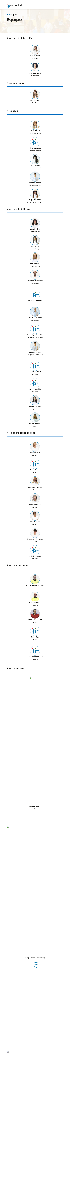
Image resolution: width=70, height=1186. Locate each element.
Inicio (9, 15)
